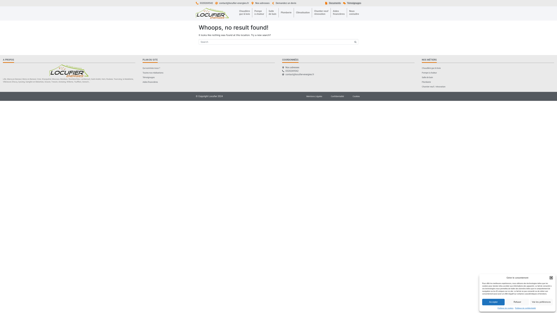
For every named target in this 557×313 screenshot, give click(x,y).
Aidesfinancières (339, 12)
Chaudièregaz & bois (244, 12)
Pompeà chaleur (259, 12)
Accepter (493, 302)
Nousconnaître (354, 12)
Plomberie (286, 12)
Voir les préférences (541, 302)
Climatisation (303, 12)
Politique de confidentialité (525, 308)
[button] (551, 277)
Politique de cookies (505, 308)
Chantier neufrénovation (321, 12)
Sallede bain (272, 12)
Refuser (517, 302)
